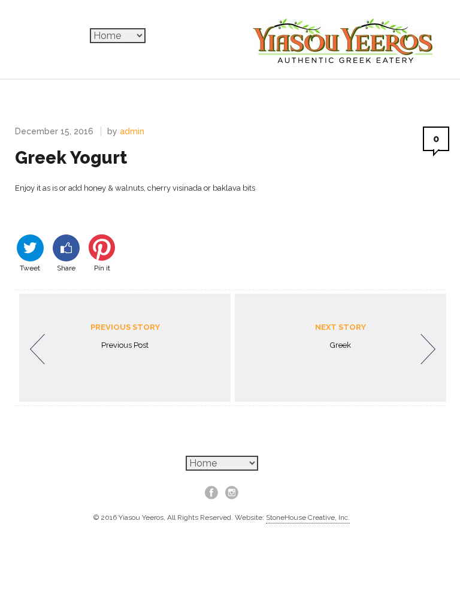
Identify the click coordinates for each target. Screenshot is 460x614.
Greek (340, 336)
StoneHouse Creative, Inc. (308, 517)
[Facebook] (211, 492)
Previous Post (125, 336)
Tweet (30, 267)
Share (66, 267)
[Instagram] (232, 492)
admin (132, 131)
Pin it (102, 267)
